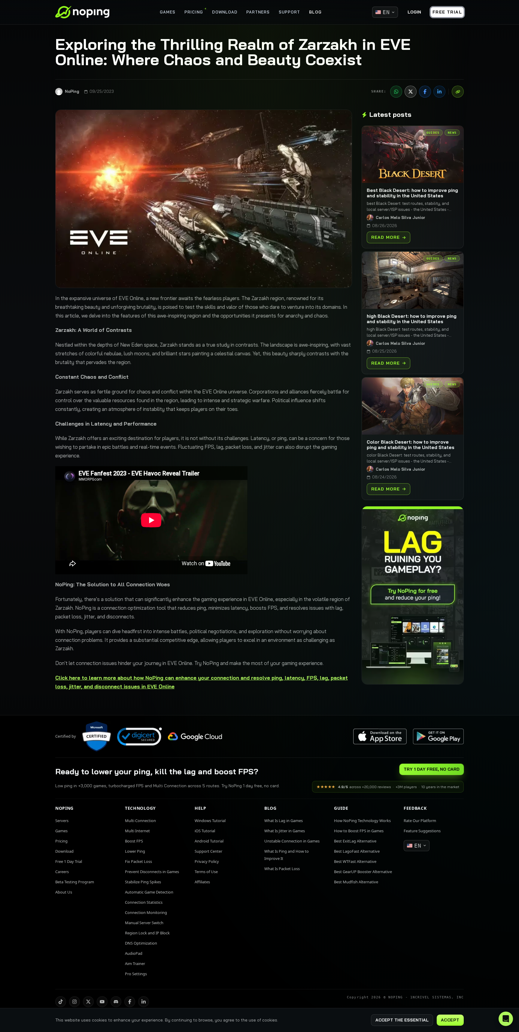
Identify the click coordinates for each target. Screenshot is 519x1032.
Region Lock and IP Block (147, 933)
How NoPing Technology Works (362, 820)
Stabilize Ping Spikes (143, 882)
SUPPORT (289, 12)
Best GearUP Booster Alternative (363, 871)
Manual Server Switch (144, 922)
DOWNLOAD (224, 12)
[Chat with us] (506, 1019)
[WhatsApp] (396, 92)
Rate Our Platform (420, 820)
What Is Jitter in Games (284, 830)
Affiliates (202, 882)
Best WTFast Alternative (355, 861)
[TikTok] (60, 1001)
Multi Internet (137, 830)
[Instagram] (74, 1001)
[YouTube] (102, 1001)
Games (61, 830)
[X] (411, 92)
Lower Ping (135, 851)
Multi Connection (140, 820)
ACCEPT (450, 1020)
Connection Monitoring (146, 912)
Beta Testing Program (74, 882)
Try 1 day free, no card (432, 769)
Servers (61, 820)
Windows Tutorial (210, 820)
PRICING (193, 12)
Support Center (208, 851)
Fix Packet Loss (138, 861)
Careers (62, 871)
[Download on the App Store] (380, 736)
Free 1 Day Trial (68, 861)
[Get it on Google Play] (438, 736)
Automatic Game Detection (149, 892)
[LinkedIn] (439, 92)
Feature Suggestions (422, 830)
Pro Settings (136, 973)
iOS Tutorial (205, 830)
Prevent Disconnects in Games (152, 871)
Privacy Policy (207, 861)
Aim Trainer (135, 963)
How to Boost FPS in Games (359, 830)
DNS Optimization (141, 943)
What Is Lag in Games (283, 820)
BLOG (315, 12)
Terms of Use (206, 871)
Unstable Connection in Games (292, 841)
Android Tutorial (209, 841)
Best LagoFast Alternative (357, 851)
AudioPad (133, 953)
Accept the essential (402, 1020)
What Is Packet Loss (282, 868)
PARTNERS (258, 12)
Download (64, 851)
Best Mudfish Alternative (356, 882)
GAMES (167, 12)
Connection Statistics (143, 902)
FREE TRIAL (447, 12)
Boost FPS (134, 841)
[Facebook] (425, 92)
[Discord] (116, 1001)
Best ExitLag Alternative (355, 841)
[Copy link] (458, 92)
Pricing (61, 841)
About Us (63, 892)
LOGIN (414, 12)
